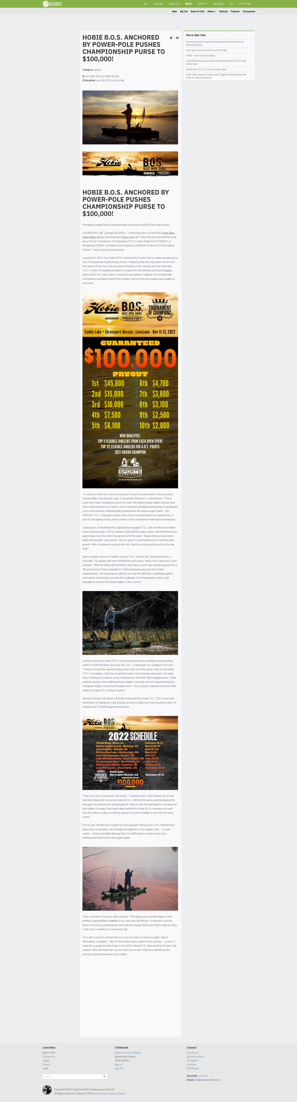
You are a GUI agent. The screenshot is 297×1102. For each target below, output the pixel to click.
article (97, 69)
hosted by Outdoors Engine (110, 1093)
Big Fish (184, 11)
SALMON (218, 3)
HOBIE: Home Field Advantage (200, 55)
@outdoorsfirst (195, 1056)
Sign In (118, 1064)
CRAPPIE (202, 3)
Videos (211, 11)
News (174, 11)
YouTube (191, 1064)
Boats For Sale (197, 11)
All (146, 3)
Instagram (192, 1060)
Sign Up (119, 1068)
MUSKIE (158, 3)
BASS (188, 3)
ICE (231, 3)
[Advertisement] (55, 77)
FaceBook (192, 1052)
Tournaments (249, 11)
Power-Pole (127, 237)
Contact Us (49, 1056)
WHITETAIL (245, 3)
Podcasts (235, 11)
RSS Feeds (193, 1068)
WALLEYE (174, 3)
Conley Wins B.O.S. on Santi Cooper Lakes (206, 69)
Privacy (47, 1064)
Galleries (223, 11)
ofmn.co (203, 1075)
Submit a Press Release (128, 1052)
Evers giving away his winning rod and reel (206, 50)
